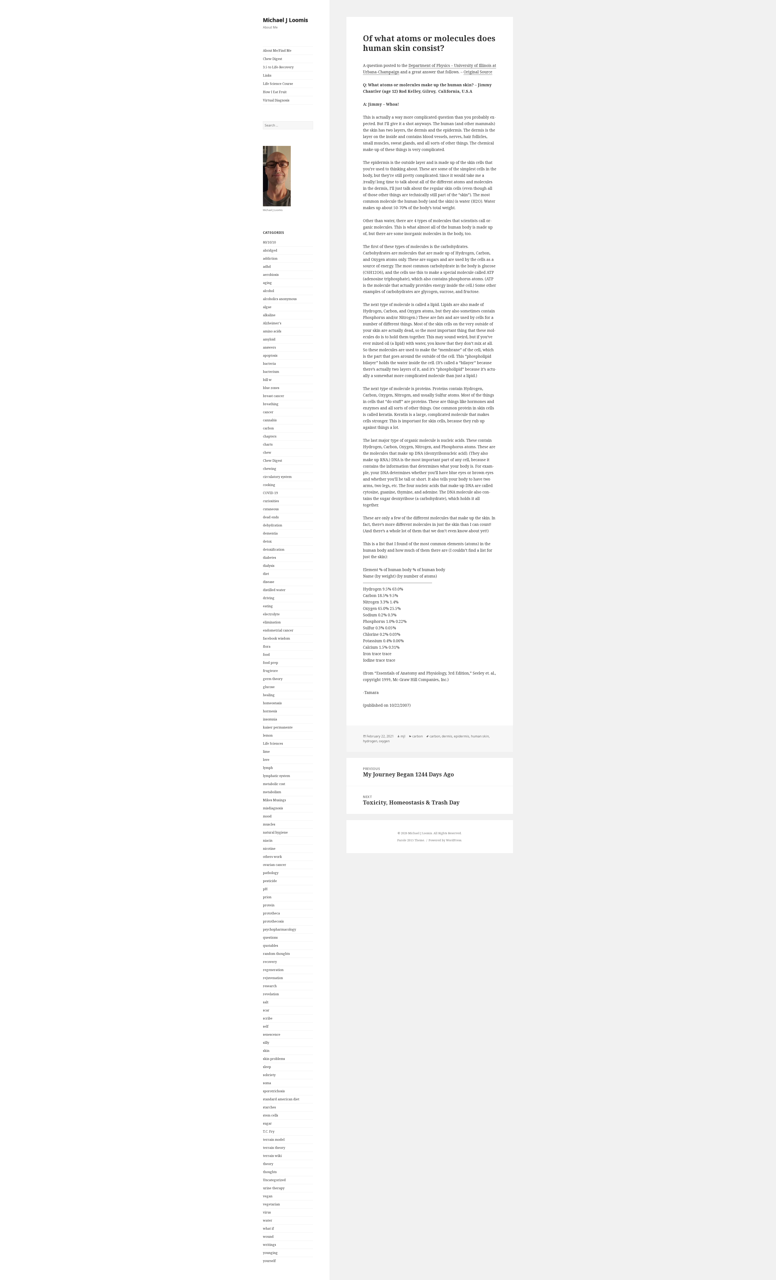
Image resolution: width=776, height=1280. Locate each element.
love (266, 759)
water (267, 1220)
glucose (269, 687)
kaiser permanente (278, 727)
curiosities (271, 501)
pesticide (270, 881)
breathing (270, 404)
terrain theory (274, 1147)
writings (269, 1244)
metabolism (272, 792)
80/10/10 (269, 242)
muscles (269, 824)
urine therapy (274, 1188)
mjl (403, 736)
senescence (271, 1034)
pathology (270, 873)
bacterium (271, 371)
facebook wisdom (276, 638)
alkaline (269, 315)
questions (270, 937)
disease (268, 582)
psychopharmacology (279, 929)
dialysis (268, 565)
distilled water (274, 590)
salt (265, 1002)
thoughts (270, 1172)
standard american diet (281, 1099)
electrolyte (271, 614)
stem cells (270, 1115)
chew (267, 452)
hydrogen (370, 741)
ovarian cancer (274, 864)
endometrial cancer (278, 630)
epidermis (461, 736)
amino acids (272, 331)
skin (266, 1050)
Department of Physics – (431, 65)
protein (268, 905)
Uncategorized (274, 1180)
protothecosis (273, 921)
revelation (271, 994)
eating (268, 606)
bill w (267, 379)
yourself (269, 1261)
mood (267, 816)
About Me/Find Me (277, 50)
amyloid (269, 339)
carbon (268, 428)
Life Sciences (273, 743)
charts (268, 444)
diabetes (269, 557)
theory (268, 1164)
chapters (269, 436)
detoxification (273, 549)
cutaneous (271, 509)
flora (266, 646)
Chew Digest (272, 59)
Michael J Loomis (285, 20)
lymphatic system (276, 776)
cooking (269, 485)
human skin (480, 736)
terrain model (274, 1139)
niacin (267, 840)
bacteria (269, 363)
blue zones (271, 388)
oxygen (384, 741)
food (266, 654)
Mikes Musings (274, 800)
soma (267, 1083)
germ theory (273, 679)
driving (268, 598)
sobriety (269, 1075)
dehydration (272, 525)
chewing (269, 468)
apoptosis (270, 355)
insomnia (270, 719)
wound (268, 1236)
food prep (270, 662)
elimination (272, 622)
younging (270, 1252)
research (270, 986)
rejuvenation (273, 978)
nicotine (269, 848)
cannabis (270, 420)
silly (266, 1042)
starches (269, 1107)
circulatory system (277, 476)
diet (266, 573)
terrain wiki (272, 1155)
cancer (268, 412)
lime (266, 751)
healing (269, 695)
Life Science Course (278, 83)
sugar (267, 1123)
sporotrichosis (274, 1091)
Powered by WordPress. (445, 840)
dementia (270, 533)
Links (267, 75)
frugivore (270, 670)
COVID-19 (270, 493)
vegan (267, 1196)
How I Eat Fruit (275, 92)
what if (268, 1228)
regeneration (273, 970)
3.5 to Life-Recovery (278, 67)
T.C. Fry (268, 1131)
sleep (267, 1067)
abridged (270, 250)
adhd (267, 266)
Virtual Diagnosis (276, 100)
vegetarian (271, 1204)
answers (269, 347)
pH (265, 889)
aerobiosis (271, 274)
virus (267, 1212)
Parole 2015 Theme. (411, 840)
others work (272, 856)
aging (267, 282)
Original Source (478, 72)
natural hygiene (275, 832)
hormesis (270, 711)
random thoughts (276, 953)
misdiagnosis (273, 808)
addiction (270, 258)
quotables (270, 945)
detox (267, 541)
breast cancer (273, 396)
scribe (267, 1018)
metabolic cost (274, 784)
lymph (268, 767)
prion (267, 897)
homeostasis (272, 703)
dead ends (271, 517)
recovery (270, 961)
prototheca (271, 913)
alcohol (268, 291)
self (265, 1026)
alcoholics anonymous (280, 299)
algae (267, 307)
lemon (268, 735)
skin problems (274, 1058)
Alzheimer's (272, 323)
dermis (447, 736)
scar (266, 1010)
